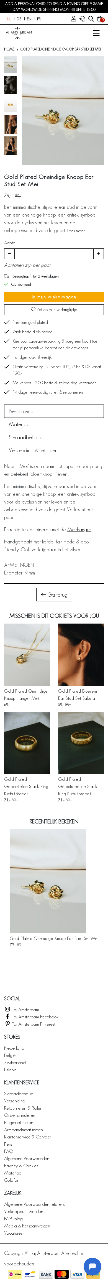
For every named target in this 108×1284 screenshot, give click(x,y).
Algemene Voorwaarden (26, 1158)
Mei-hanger (79, 529)
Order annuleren (19, 1115)
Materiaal (13, 1172)
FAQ (8, 1151)
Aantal (10, 242)
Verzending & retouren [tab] (33, 450)
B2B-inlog (13, 1218)
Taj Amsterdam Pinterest (33, 1023)
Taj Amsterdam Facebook (35, 1016)
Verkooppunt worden (23, 1211)
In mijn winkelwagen (54, 296)
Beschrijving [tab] (21, 411)
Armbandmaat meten (23, 1129)
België (10, 1055)
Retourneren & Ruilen (23, 1107)
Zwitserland (15, 1062)
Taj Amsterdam (25, 1009)
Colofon (11, 1180)
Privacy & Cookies (21, 1165)
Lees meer (76, 230)
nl (9, 19)
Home (9, 49)
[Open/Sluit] (96, 33)
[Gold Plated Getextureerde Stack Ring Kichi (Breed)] (81, 743)
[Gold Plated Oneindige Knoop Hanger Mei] (27, 655)
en (29, 19)
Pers (8, 1143)
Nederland (14, 1048)
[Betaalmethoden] (15, 1274)
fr (38, 19)
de (19, 19)
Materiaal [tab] (19, 424)
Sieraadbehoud (19, 1093)
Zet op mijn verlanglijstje (56, 309)
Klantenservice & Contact (27, 1136)
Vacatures (13, 1232)
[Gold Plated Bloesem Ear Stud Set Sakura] (81, 655)
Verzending (14, 1100)
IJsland (10, 1069)
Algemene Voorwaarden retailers (34, 1204)
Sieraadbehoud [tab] (26, 437)
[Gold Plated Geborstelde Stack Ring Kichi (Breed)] (27, 743)
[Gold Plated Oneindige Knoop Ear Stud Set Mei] (54, 881)
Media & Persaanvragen (27, 1225)
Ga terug (56, 595)
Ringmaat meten (18, 1122)
